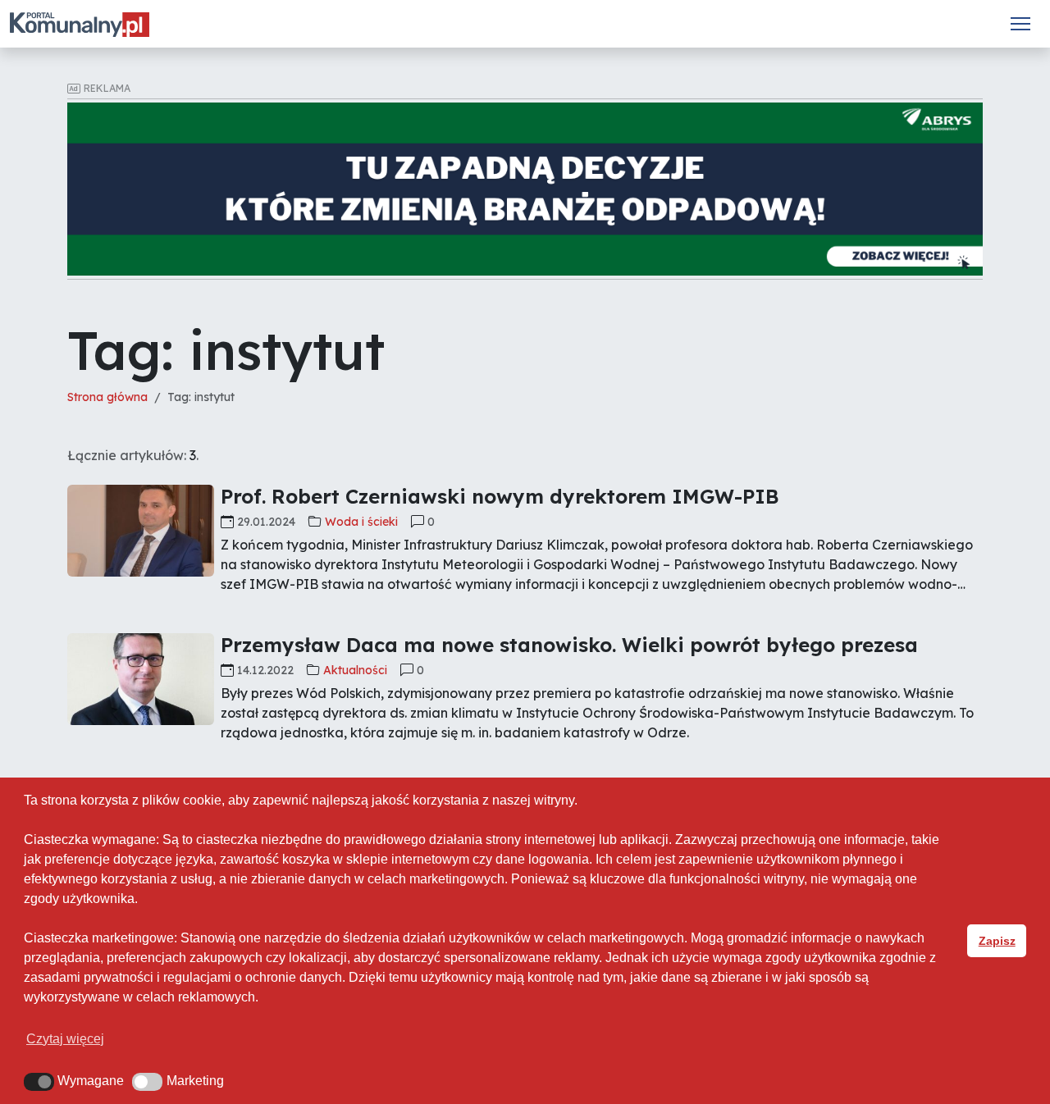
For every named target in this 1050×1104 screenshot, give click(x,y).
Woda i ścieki (361, 521)
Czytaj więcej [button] (65, 1039)
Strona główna (107, 397)
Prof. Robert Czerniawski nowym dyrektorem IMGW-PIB (500, 496)
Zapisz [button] (997, 940)
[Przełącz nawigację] (1020, 23)
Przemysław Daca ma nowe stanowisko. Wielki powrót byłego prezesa (569, 644)
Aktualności (355, 670)
